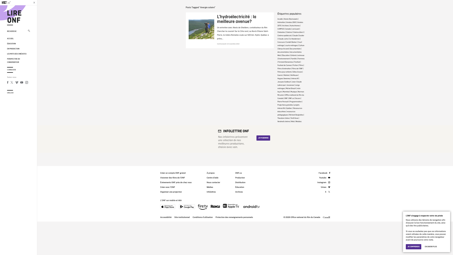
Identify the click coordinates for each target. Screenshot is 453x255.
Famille (294, 59)
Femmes (301, 59)
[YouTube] (21, 82)
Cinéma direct (298, 32)
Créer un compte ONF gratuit (173, 173)
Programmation (296, 102)
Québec (289, 108)
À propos (211, 173)
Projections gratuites (285, 105)
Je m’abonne (263, 138)
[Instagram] (26, 82)
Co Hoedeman (294, 39)
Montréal (286, 92)
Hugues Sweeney (283, 78)
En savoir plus (431, 247)
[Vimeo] (16, 82)
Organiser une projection (171, 192)
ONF (285, 98)
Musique (294, 92)
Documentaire (295, 49)
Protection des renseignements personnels (234, 217)
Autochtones (295, 26)
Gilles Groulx (297, 72)
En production (13, 49)
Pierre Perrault (282, 102)
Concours (281, 42)
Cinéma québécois (284, 35)
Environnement (284, 59)
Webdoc (299, 121)
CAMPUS (280, 29)
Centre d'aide (212, 178)
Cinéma (289, 32)
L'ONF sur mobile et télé (171, 200)
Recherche (12, 31)
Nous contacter (213, 182)
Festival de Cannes (284, 65)
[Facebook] (7, 82)
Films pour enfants (284, 72)
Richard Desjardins (296, 115)
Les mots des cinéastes (16, 54)
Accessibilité (166, 217)
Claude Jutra (283, 39)
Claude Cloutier (298, 35)
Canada (288, 29)
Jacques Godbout (284, 82)
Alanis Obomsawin (291, 19)
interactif (295, 78)
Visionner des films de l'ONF (172, 178)
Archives (285, 26)
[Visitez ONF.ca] (15, 2)
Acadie (280, 19)
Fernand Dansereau (285, 62)
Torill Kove (294, 118)
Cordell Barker (291, 42)
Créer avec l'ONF (167, 187)
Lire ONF (14, 17)
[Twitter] (11, 82)
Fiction (295, 65)
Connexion (11, 70)
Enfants (293, 55)
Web (292, 121)
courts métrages (291, 45)
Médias (210, 187)
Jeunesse (290, 85)
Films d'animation (284, 69)
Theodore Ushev (283, 118)
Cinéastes (281, 32)
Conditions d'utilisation (203, 217)
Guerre (280, 75)
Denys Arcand (283, 49)
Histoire (286, 75)
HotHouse (294, 75)
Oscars (297, 98)
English (10, 93)
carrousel (295, 29)
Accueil (10, 39)
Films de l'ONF (297, 69)
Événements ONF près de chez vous (176, 182)
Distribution (240, 182)
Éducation (11, 44)
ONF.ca (291, 98)
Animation (281, 22)
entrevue (301, 55)
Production (240, 178)
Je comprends (413, 247)
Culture (301, 45)
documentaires (283, 52)
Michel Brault (291, 88)
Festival (297, 62)
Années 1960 (291, 22)
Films (301, 65)
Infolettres (211, 192)
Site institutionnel (182, 217)
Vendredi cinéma (283, 121)
